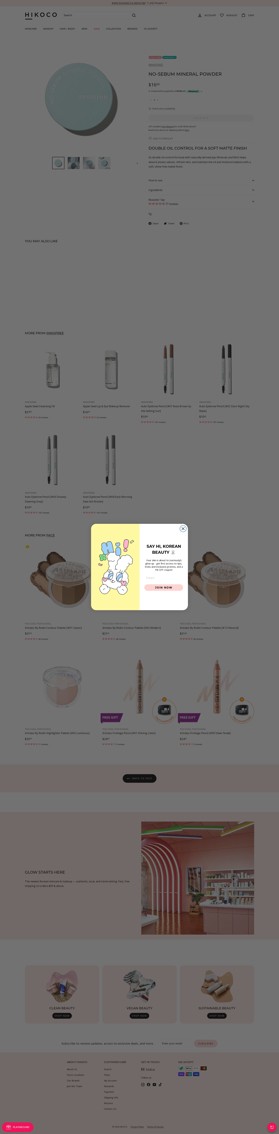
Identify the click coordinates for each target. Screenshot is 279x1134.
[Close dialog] (183, 528)
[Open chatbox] (271, 1127)
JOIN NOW (163, 587)
